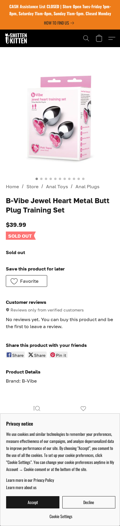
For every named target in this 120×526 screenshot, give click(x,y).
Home (12, 186)
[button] (17, 38)
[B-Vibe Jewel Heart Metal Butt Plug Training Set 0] (60, 119)
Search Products (36, 417)
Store (32, 186)
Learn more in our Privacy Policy (30, 480)
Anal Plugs (87, 186)
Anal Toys (57, 186)
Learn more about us (21, 487)
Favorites (83, 417)
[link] (60, 22)
